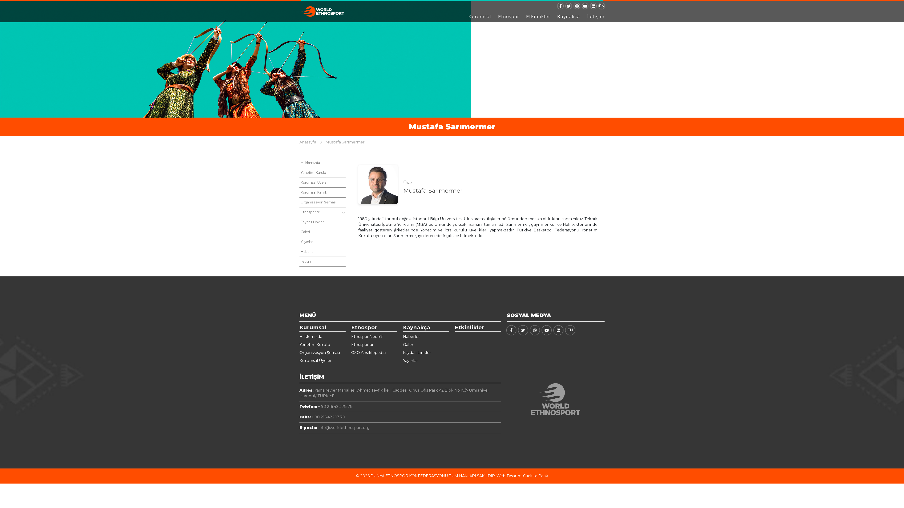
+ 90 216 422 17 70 (322, 417)
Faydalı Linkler (312, 222)
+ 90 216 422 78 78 (326, 406)
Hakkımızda (310, 163)
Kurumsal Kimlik (314, 192)
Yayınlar (307, 242)
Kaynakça (568, 16)
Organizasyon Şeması (318, 202)
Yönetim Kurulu (313, 173)
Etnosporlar (362, 344)
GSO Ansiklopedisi (368, 352)
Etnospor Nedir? (367, 336)
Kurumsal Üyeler (314, 182)
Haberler (308, 252)
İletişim (596, 16)
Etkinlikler (538, 16)
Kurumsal (479, 16)
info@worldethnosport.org (334, 427)
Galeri (305, 232)
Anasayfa (307, 142)
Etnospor (508, 16)
